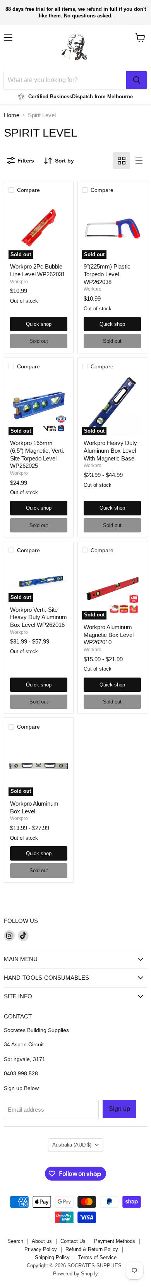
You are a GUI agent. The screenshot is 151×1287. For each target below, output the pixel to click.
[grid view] (121, 160)
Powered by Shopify (75, 1274)
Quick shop (38, 324)
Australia (71, 1145)
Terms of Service (97, 1257)
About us (42, 1241)
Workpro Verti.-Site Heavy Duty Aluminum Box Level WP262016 (38, 617)
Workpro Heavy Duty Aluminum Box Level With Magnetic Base (110, 450)
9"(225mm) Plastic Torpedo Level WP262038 (107, 274)
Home (11, 115)
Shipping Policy (52, 1257)
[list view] (138, 160)
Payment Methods (114, 1241)
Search (15, 1241)
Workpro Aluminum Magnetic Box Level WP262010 (109, 634)
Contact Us (73, 1241)
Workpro (19, 281)
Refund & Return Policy (91, 1249)
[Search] (136, 80)
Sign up (119, 1109)
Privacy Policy (40, 1249)
